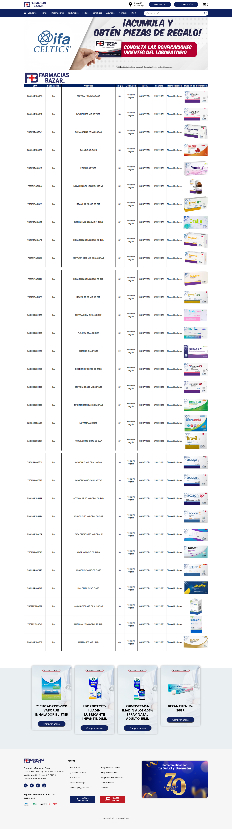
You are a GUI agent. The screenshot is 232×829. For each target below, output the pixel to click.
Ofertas (104, 787)
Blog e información (109, 772)
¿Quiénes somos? (78, 772)
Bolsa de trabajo (77, 782)
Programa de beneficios (112, 777)
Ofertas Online (107, 782)
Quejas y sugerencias (79, 787)
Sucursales (75, 777)
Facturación (75, 767)
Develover (124, 818)
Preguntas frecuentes (110, 767)
